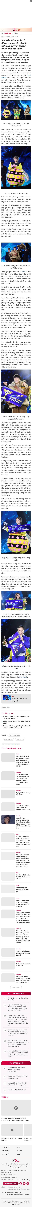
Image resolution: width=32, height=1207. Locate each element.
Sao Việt (13, 1090)
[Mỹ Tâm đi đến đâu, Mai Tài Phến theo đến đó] (8, 876)
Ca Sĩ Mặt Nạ (8, 739)
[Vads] (31, 27)
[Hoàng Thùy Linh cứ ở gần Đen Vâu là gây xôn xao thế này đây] (8, 901)
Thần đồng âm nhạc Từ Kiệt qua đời (22, 889)
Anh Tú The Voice (14, 735)
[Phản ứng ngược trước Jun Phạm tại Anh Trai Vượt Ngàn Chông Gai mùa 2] (8, 977)
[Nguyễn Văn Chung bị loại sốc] (8, 794)
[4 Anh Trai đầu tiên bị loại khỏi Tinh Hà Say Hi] (8, 952)
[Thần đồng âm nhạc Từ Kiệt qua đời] (8, 889)
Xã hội (19, 1151)
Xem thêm (16, 987)
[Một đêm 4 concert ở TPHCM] (8, 965)
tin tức (17, 1067)
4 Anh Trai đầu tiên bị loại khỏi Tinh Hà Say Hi (23, 953)
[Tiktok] (27, 1183)
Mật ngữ (5, 1154)
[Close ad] (31, 1)
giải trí (10, 1085)
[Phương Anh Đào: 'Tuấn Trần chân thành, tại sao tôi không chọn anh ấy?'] (16, 1108)
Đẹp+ (17, 834)
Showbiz (7, 33)
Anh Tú (24, 272)
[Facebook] (20, 1183)
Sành (19, 1154)
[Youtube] (24, 1183)
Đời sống (18, 928)
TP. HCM (3, 1192)
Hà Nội (3, 1187)
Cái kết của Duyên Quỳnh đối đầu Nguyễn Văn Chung (23, 807)
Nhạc (16, 33)
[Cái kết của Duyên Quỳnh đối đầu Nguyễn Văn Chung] (8, 806)
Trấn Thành (23, 677)
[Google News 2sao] (11, 745)
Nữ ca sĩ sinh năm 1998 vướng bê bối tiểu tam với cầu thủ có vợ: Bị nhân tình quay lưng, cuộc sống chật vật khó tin (23, 936)
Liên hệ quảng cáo (10, 1183)
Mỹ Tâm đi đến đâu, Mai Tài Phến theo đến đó (23, 877)
